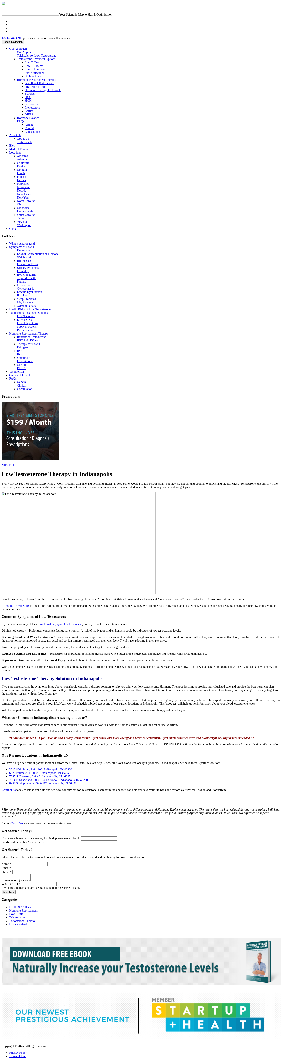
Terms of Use (17, 1056)
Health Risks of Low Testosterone (30, 309)
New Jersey (24, 194)
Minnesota (23, 187)
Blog (12, 145)
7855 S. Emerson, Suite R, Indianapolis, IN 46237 (39, 776)
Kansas (21, 180)
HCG (28, 97)
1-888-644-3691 (11, 38)
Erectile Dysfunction (29, 292)
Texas (20, 218)
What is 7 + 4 (11, 883)
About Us (15, 135)
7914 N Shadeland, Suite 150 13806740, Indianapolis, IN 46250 (48, 779)
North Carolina (26, 201)
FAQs (20, 121)
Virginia (22, 221)
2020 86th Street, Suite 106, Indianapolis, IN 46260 (40, 769)
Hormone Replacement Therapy (36, 79)
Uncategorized (18, 924)
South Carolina (26, 214)
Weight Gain (24, 257)
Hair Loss (23, 295)
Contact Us (16, 228)
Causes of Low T (19, 375)
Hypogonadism (26, 274)
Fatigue (21, 281)
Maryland (23, 183)
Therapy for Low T (29, 344)
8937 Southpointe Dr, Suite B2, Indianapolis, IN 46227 (42, 783)
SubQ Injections (34, 72)
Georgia (22, 169)
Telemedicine (17, 917)
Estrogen (30, 93)
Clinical (29, 128)
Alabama (22, 156)
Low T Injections (35, 69)
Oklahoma (23, 208)
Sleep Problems (26, 299)
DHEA (29, 114)
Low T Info (16, 914)
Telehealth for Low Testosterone (36, 55)
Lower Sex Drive (27, 264)
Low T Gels (32, 62)
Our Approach (18, 48)
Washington (24, 225)
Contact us (9, 789)
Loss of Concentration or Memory (37, 253)
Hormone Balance (28, 117)
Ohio (20, 204)
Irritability (23, 271)
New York (23, 197)
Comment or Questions (16, 880)
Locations (15, 152)
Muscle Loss (24, 285)
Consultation (32, 131)
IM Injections (33, 76)
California (23, 162)
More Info (8, 464)
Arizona (22, 159)
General (29, 124)
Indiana (21, 176)
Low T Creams (34, 66)
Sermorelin (31, 104)
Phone (7, 872)
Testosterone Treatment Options (36, 59)
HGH (28, 100)
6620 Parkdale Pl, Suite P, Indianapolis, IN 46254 (39, 773)
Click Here (16, 823)
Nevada (21, 190)
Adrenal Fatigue (27, 305)
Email (6, 868)
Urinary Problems (28, 267)
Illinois (21, 173)
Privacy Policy (18, 1052)
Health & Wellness (20, 907)
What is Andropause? (22, 243)
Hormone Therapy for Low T (43, 90)
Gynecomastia (25, 288)
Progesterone (32, 107)
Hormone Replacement (23, 910)
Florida (21, 166)
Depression (24, 250)
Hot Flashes (24, 260)
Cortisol (29, 111)
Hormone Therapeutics (15, 605)
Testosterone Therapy (22, 920)
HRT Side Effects (35, 86)
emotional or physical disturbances (60, 624)
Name (6, 864)
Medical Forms (18, 149)
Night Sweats (25, 302)
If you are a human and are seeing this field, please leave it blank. (41, 838)
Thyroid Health (26, 278)
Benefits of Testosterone (39, 83)
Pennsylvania (25, 211)
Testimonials (24, 142)
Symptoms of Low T (22, 247)
